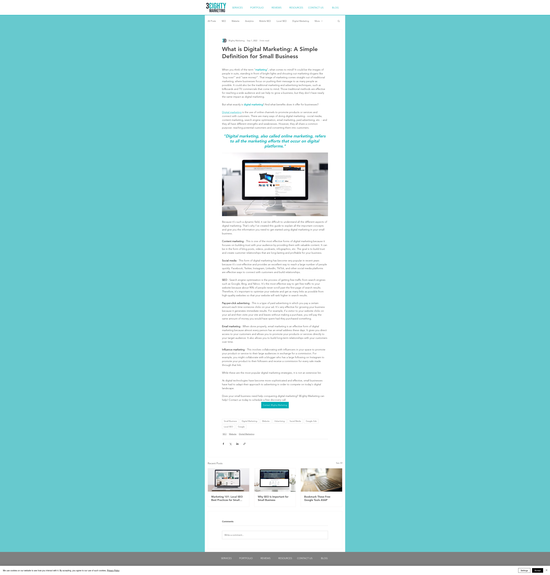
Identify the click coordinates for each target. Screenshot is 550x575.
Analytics (249, 21)
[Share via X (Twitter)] (230, 443)
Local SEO (282, 21)
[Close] (546, 570)
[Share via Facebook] (223, 443)
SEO (224, 21)
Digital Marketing (300, 21)
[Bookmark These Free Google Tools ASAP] (321, 480)
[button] (338, 21)
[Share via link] (244, 443)
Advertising (279, 421)
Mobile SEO (265, 21)
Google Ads (311, 421)
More (317, 21)
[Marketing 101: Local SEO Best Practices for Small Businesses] (228, 480)
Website (235, 21)
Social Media (295, 421)
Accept (538, 570)
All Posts (212, 21)
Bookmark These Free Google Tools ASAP (317, 498)
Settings (524, 570)
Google (241, 426)
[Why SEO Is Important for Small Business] (275, 480)
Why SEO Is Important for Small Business (273, 498)
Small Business (230, 421)
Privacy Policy (113, 570)
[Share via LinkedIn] (237, 443)
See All (339, 463)
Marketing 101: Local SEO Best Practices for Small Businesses (227, 498)
